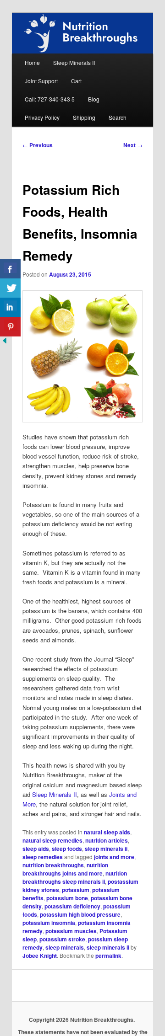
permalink (108, 955)
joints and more (114, 857)
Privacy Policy (42, 117)
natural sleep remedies (52, 840)
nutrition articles (106, 840)
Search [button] (117, 117)
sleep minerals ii (106, 848)
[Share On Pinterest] (10, 326)
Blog (93, 99)
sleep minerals (64, 947)
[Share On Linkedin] (10, 307)
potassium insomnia (48, 923)
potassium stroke (62, 939)
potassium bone (67, 898)
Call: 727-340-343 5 (50, 99)
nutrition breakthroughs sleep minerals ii (74, 877)
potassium (75, 890)
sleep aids (35, 848)
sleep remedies (42, 857)
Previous (37, 145)
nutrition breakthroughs (53, 865)
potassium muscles (71, 931)
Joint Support (41, 81)
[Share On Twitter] (10, 288)
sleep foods (67, 848)
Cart (76, 81)
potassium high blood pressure (80, 914)
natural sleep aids (107, 832)
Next (133, 145)
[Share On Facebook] (10, 269)
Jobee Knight (39, 955)
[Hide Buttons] (4, 342)
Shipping (84, 117)
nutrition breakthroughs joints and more (65, 869)
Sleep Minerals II (74, 62)
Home (32, 62)
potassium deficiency (72, 906)
